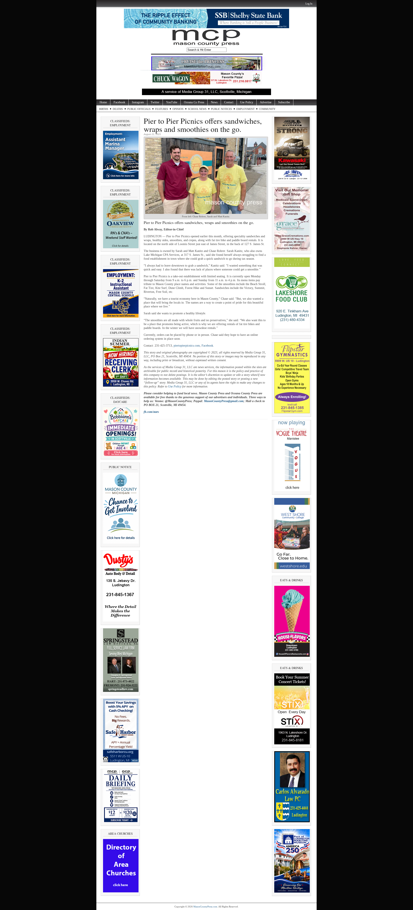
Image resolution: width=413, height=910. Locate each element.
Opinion (178, 109)
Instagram (138, 102)
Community (267, 109)
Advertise (265, 102)
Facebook (119, 102)
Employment (245, 109)
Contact (228, 102)
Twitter (155, 102)
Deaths (118, 109)
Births (103, 109)
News (214, 102)
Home (103, 102)
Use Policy (246, 102)
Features (161, 109)
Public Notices (221, 109)
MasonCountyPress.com (205, 906)
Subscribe (284, 102)
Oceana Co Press (194, 102)
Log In (308, 3)
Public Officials (139, 109)
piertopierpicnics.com (187, 345)
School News (197, 109)
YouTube (171, 102)
